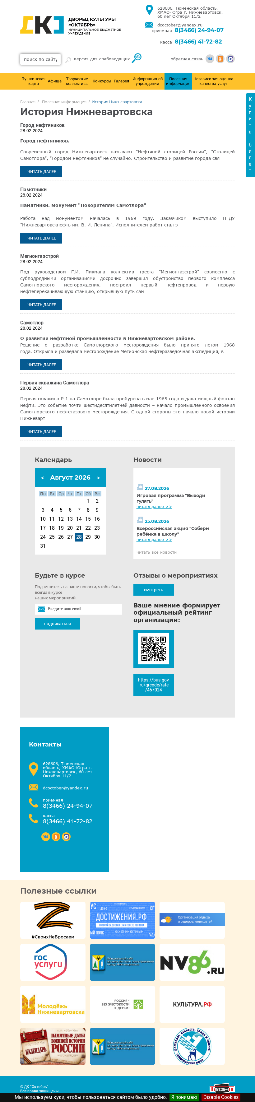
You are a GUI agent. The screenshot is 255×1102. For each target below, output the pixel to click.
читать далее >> (154, 506)
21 (79, 528)
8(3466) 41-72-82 (198, 41)
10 (43, 519)
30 (97, 537)
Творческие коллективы (77, 81)
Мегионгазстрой (39, 256)
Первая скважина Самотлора (54, 383)
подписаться (57, 623)
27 (70, 537)
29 (88, 537)
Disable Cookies (221, 1097)
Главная (27, 102)
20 (70, 528)
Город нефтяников (42, 125)
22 (88, 528)
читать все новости (157, 552)
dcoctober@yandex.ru (179, 25)
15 (88, 519)
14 (79, 519)
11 (52, 519)
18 (52, 528)
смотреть (153, 589)
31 (43, 546)
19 (61, 528)
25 (52, 537)
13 (70, 519)
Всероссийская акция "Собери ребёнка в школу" (173, 531)
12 (61, 519)
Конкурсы (102, 81)
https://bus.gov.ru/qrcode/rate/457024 (153, 684)
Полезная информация (178, 81)
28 (79, 537)
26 (61, 537)
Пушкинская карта (33, 81)
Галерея (121, 81)
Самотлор (32, 323)
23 (97, 528)
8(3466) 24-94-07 (199, 30)
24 (43, 537)
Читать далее (41, 171)
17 (43, 528)
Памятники (33, 190)
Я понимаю (184, 1097)
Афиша (55, 81)
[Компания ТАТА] (222, 1092)
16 (97, 519)
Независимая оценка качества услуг (213, 81)
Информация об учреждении (147, 81)
